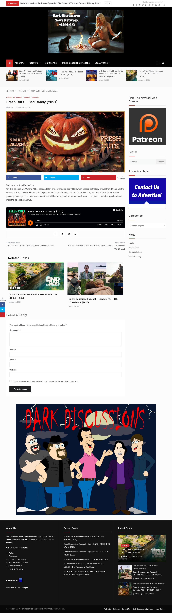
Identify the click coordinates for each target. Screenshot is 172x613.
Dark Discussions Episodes (76, 63)
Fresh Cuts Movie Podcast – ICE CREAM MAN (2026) (86, 559)
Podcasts (20, 63)
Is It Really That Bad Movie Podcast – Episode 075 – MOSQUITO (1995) (111, 74)
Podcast (27, 98)
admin (10, 107)
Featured (125, 545)
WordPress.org (135, 256)
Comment (14, 330)
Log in (131, 243)
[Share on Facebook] (2, 304)
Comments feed (135, 252)
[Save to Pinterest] (2, 314)
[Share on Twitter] (2, 309)
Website (12, 370)
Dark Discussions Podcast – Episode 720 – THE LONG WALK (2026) (147, 575)
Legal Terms (101, 63)
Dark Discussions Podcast (142, 565)
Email (12, 360)
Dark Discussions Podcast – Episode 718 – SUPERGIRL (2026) (32, 74)
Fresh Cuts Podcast (14, 98)
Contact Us (51, 63)
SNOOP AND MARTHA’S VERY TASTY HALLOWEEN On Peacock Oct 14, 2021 (96, 247)
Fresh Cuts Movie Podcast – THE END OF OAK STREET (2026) (151, 74)
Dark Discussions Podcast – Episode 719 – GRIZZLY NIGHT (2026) (147, 590)
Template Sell (59, 609)
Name (12, 350)
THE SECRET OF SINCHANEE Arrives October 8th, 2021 (30, 246)
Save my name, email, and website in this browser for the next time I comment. (45, 381)
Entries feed (134, 248)
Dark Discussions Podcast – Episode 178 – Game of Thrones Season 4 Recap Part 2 (60, 3)
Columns (34, 63)
